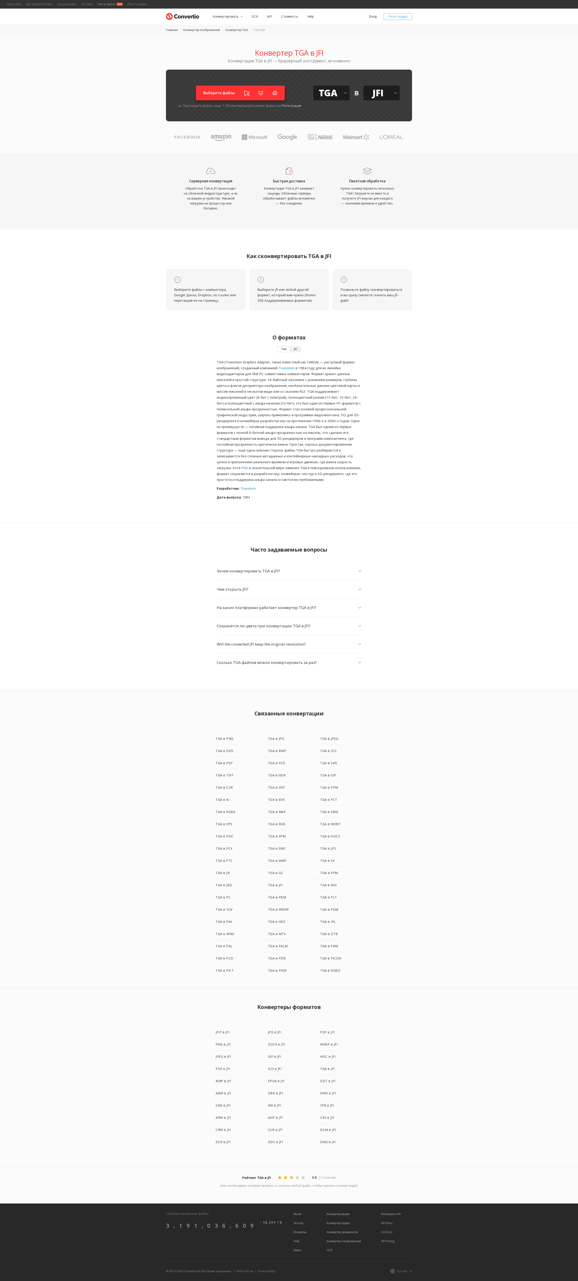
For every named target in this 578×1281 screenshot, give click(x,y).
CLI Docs (386, 1232)
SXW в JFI (223, 1105)
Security (298, 1223)
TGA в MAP (277, 812)
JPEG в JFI (223, 1056)
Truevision (286, 368)
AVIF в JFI (275, 1117)
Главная (172, 30)
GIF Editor (87, 4)
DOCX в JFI (276, 1044)
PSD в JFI (223, 1069)
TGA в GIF (328, 775)
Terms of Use (244, 1271)
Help (310, 16)
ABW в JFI (223, 1093)
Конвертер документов (342, 1232)
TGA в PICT (225, 970)
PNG (244, 467)
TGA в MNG (225, 934)
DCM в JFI (328, 1130)
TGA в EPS (224, 824)
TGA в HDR (277, 775)
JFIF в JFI (222, 1032)
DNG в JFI (328, 1142)
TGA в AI (222, 799)
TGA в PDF (224, 763)
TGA (283, 349)
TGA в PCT (328, 799)
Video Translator (137, 4)
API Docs (386, 1223)
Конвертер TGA (237, 30)
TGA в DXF (276, 787)
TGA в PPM (329, 787)
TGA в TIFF (224, 775)
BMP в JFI (223, 1081)
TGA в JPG (276, 738)
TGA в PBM (277, 897)
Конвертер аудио (338, 1223)
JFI (295, 349)
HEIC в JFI (328, 1056)
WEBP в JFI (329, 1044)
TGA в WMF (277, 860)
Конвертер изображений (201, 30)
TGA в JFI (275, 885)
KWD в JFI (328, 1093)
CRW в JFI (223, 1130)
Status (297, 1250)
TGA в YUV (224, 909)
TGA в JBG (224, 885)
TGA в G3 (275, 873)
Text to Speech (107, 4)
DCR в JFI (223, 1142)
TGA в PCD (224, 958)
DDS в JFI (275, 1142)
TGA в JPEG (329, 738)
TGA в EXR (276, 799)
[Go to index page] (182, 15)
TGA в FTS (224, 860)
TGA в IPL (328, 921)
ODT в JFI (328, 1081)
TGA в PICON (330, 958)
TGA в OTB (329, 934)
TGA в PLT (328, 897)
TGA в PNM (277, 970)
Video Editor (14, 4)
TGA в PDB (277, 958)
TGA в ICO (328, 751)
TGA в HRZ (276, 921)
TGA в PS (223, 897)
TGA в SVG (328, 763)
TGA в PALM (278, 946)
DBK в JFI (275, 1093)
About (297, 1214)
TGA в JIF (223, 873)
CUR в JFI (275, 1130)
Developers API (391, 1214)
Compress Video (67, 4)
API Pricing (387, 1241)
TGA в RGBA (225, 812)
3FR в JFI (327, 1105)
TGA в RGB (277, 824)
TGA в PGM (329, 909)
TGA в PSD (276, 763)
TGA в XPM (277, 836)
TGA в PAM (329, 946)
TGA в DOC (225, 836)
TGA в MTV (277, 934)
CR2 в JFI (327, 1117)
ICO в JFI (275, 1069)
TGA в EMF (277, 848)
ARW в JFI (223, 1117)
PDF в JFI (327, 1032)
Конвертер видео (338, 1214)
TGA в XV (327, 860)
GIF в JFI (274, 1056)
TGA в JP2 (328, 848)
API (269, 16)
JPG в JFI (275, 1032)
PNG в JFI (223, 1044)
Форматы (300, 1232)
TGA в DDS (224, 751)
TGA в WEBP (330, 824)
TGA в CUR (224, 787)
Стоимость (289, 16)
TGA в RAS (328, 885)
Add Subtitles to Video (39, 4)
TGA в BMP (277, 751)
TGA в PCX (224, 848)
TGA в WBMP (278, 909)
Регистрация (397, 16)
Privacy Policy (266, 1271)
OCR (255, 16)
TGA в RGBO (330, 970)
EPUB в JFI (276, 1081)
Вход (373, 16)
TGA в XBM (329, 812)
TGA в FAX (224, 921)
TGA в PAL (224, 946)
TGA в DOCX (330, 836)
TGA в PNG (224, 738)
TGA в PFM (329, 873)
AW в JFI (274, 1105)
